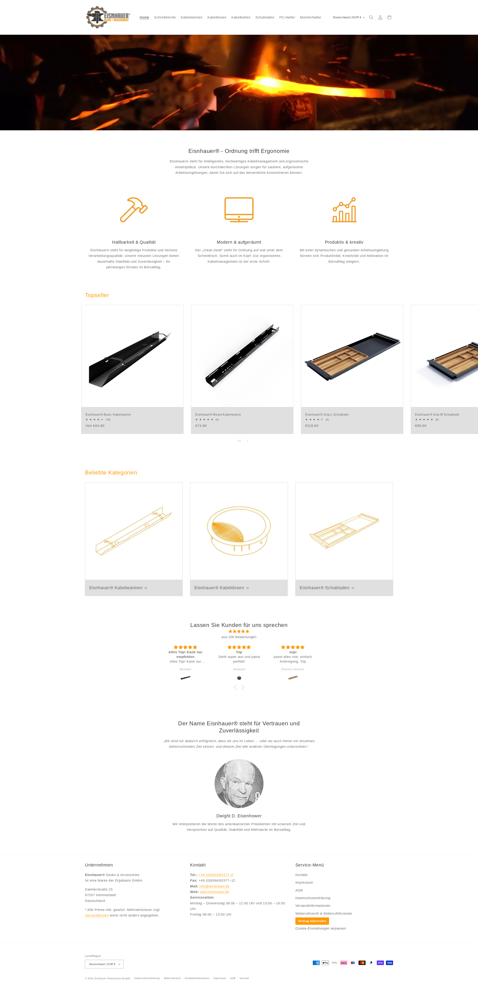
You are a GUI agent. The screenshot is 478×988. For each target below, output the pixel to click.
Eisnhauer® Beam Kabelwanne (218, 414)
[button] (371, 17)
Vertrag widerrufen (312, 921)
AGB (299, 890)
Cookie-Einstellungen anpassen (320, 928)
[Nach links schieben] (230, 441)
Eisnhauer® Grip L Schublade (327, 414)
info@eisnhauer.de (214, 886)
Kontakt (301, 875)
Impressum (304, 882)
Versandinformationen (312, 906)
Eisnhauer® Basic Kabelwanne (108, 414)
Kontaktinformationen (197, 978)
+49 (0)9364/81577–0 (215, 875)
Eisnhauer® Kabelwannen (116, 587)
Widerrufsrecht (172, 978)
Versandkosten (97, 915)
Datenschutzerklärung (312, 898)
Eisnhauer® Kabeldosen (219, 587)
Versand (244, 978)
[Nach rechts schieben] (247, 441)
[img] (239, 631)
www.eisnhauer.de (214, 892)
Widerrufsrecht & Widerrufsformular (323, 913)
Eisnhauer (100, 978)
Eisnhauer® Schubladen (325, 587)
